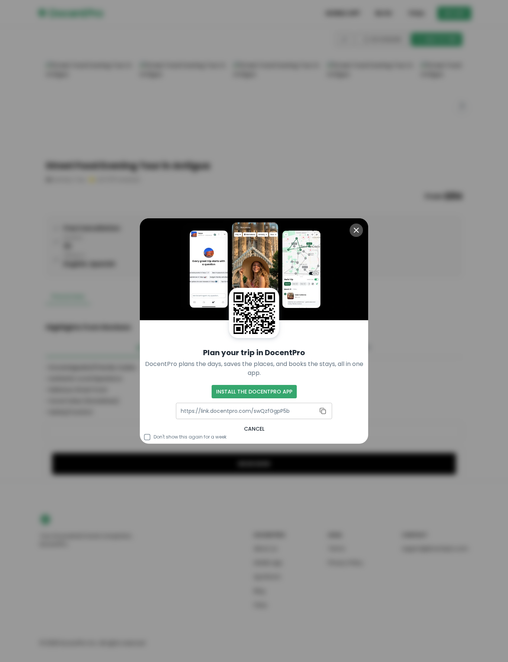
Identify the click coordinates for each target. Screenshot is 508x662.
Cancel (254, 429)
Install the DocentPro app (254, 391)
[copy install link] (322, 410)
